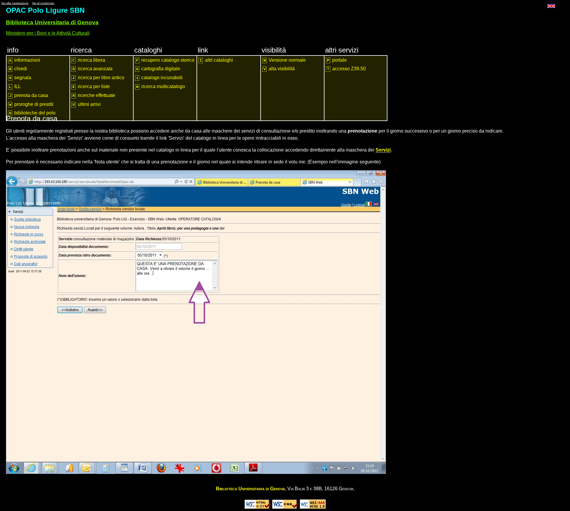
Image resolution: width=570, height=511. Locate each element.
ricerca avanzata (92, 68)
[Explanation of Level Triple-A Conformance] (313, 507)
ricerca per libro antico (98, 77)
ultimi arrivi (86, 104)
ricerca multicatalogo (160, 86)
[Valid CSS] (285, 507)
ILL (15, 86)
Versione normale (284, 60)
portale (337, 60)
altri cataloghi (216, 60)
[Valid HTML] (258, 507)
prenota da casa (28, 95)
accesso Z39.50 (346, 68)
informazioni (24, 60)
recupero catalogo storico (165, 60)
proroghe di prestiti (31, 104)
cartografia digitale (158, 68)
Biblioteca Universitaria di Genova (52, 22)
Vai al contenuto (43, 3)
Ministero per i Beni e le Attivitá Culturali (48, 33)
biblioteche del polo (32, 113)
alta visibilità (279, 68)
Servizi (383, 149)
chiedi (18, 68)
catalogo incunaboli (159, 77)
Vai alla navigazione (14, 3)
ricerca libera (88, 60)
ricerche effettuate (93, 95)
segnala (20, 77)
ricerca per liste (91, 86)
